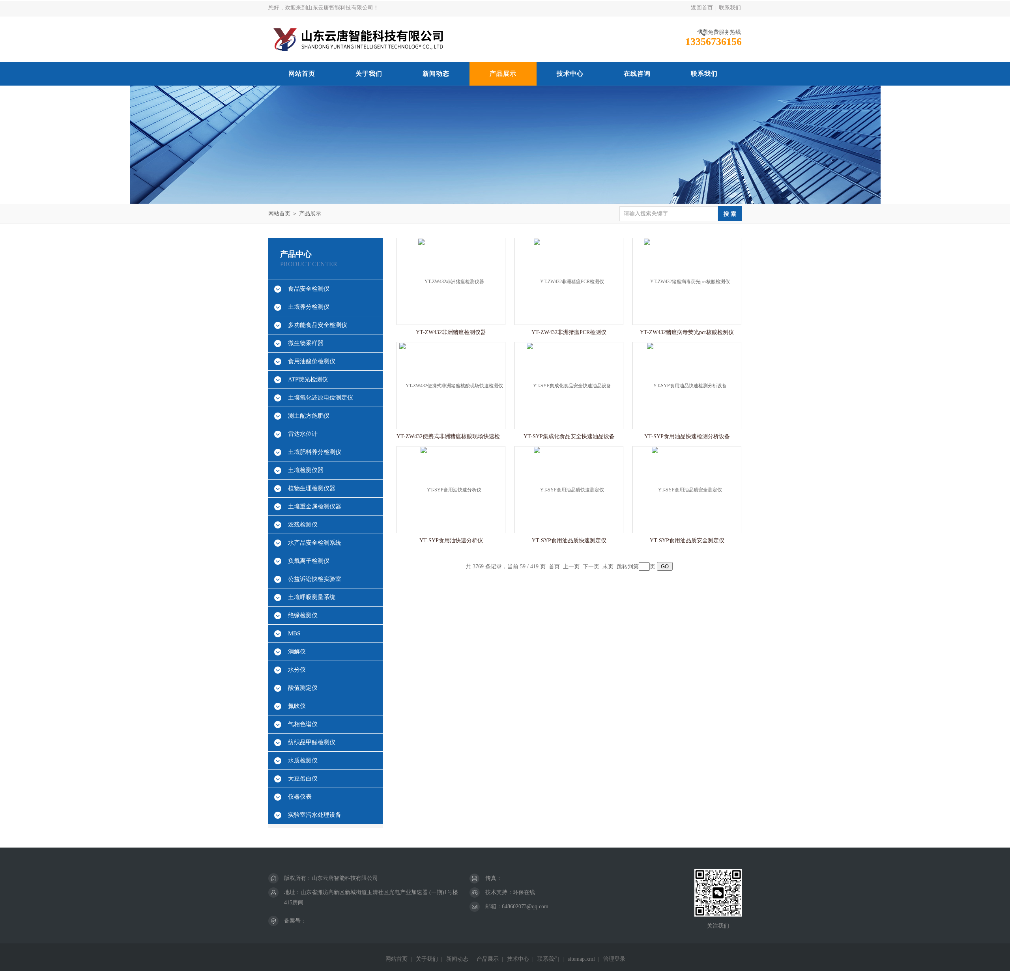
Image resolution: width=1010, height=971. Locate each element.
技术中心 (570, 73)
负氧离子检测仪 (308, 561)
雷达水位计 (303, 434)
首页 (554, 567)
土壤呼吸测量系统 (311, 597)
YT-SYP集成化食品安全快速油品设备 (569, 436)
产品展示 (503, 73)
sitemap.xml (581, 959)
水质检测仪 (303, 760)
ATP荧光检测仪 (308, 379)
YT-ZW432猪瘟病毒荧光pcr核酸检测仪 (687, 332)
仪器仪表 (300, 797)
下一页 (591, 567)
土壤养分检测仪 (308, 307)
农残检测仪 (303, 524)
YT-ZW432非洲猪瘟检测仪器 (451, 332)
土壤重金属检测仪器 (314, 506)
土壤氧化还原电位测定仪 (320, 397)
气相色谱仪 (303, 724)
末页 (607, 567)
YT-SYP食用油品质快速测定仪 (569, 540)
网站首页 (301, 73)
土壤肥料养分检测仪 (314, 452)
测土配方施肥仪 (308, 416)
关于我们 (368, 73)
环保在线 (524, 892)
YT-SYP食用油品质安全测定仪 (687, 540)
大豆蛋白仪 (303, 778)
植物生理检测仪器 (311, 488)
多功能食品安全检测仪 (317, 325)
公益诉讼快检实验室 (314, 579)
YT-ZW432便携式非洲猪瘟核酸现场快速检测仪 (451, 436)
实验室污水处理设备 (314, 815)
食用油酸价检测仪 (311, 361)
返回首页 (702, 8)
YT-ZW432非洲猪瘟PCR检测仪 (568, 332)
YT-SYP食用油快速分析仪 (451, 540)
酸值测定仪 (303, 688)
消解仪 (297, 651)
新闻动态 (436, 73)
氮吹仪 (297, 706)
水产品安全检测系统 (314, 543)
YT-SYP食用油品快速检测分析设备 (687, 436)
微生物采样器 (306, 343)
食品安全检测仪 (308, 289)
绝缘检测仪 (303, 615)
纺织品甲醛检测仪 (311, 742)
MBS (294, 633)
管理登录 (614, 959)
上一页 (571, 567)
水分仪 (297, 670)
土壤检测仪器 (306, 470)
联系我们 (730, 8)
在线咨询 (637, 73)
